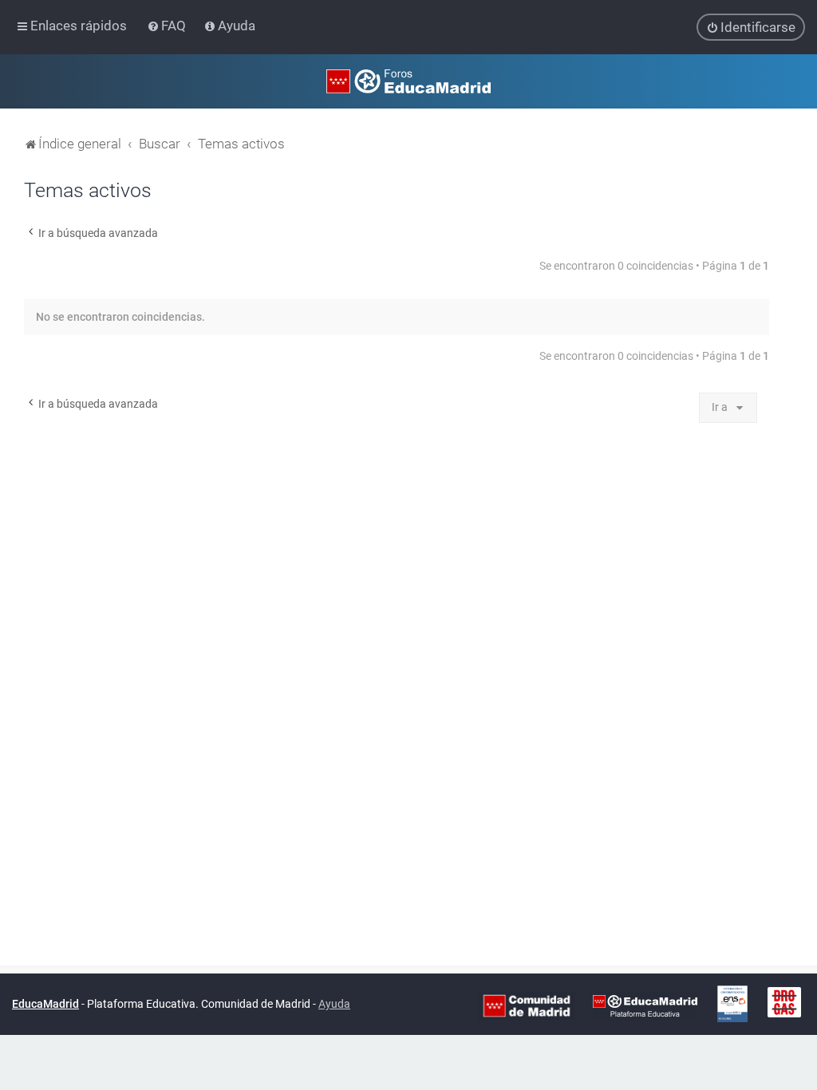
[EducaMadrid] (645, 1004)
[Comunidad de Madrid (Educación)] (526, 1004)
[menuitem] (168, 26)
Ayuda (334, 1003)
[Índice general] (408, 81)
